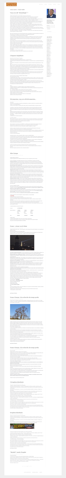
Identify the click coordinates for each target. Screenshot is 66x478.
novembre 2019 (49, 40)
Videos (54, 4)
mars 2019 (48, 44)
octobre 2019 (48, 41)
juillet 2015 (48, 61)
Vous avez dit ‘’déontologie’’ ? (19, 13)
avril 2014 (48, 69)
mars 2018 (48, 48)
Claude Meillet (15, 14)
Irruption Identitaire (16, 412)
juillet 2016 (48, 55)
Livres (45, 4)
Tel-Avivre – (15, 343)
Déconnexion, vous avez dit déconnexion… (23, 99)
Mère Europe (14, 153)
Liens (59, 4)
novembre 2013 (49, 73)
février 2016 (48, 59)
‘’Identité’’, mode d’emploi (18, 452)
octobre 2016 (48, 52)
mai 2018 (48, 47)
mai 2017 (48, 50)
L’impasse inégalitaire (16, 55)
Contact (41, 472)
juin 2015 (48, 62)
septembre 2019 (49, 43)
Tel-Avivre (15, 293)
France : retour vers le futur (18, 226)
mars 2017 (48, 51)
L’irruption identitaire (17, 382)
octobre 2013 (48, 74)
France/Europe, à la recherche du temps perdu (24, 297)
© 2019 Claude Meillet (27, 472)
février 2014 (48, 72)
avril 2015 (48, 65)
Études (50, 4)
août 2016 (48, 54)
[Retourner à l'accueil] (11, 4)
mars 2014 (48, 70)
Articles (41, 4)
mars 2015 (48, 66)
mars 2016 (48, 58)
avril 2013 (48, 76)
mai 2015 (48, 63)
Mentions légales (35, 472)
